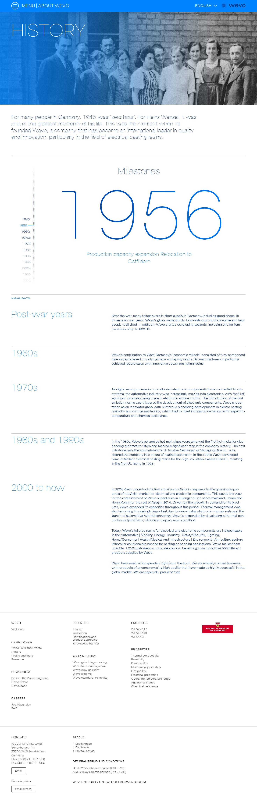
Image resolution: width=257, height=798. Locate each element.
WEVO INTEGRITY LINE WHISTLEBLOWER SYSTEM (109, 782)
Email (18, 770)
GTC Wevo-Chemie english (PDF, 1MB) (99, 768)
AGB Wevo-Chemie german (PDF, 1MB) (99, 772)
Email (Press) (23, 789)
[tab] (159, 744)
